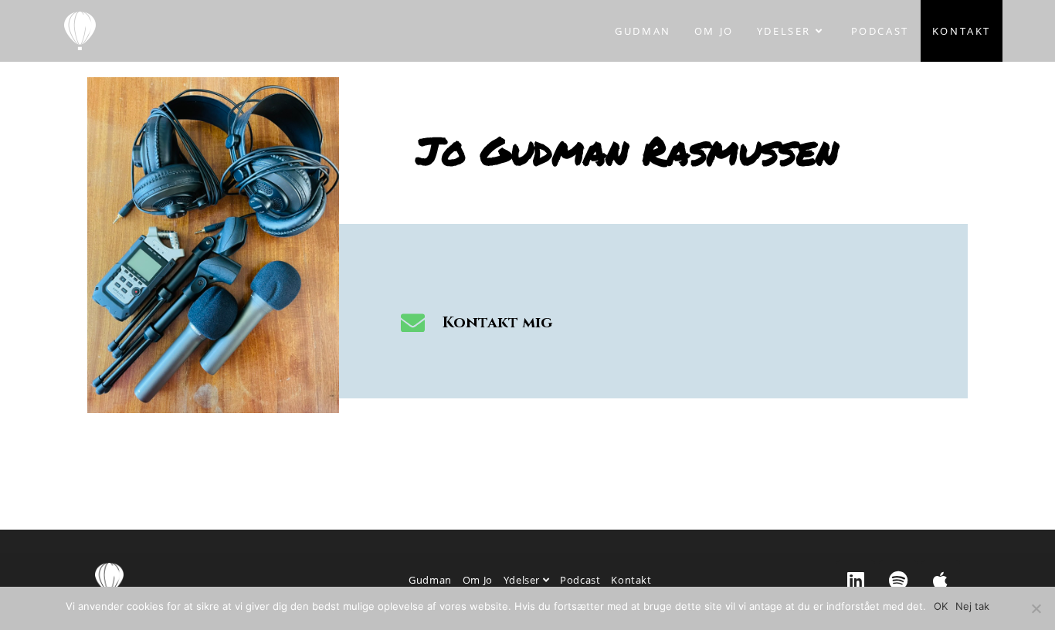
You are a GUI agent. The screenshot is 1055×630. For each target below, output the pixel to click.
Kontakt (631, 580)
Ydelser (523, 580)
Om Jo (478, 580)
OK (941, 606)
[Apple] (940, 580)
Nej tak (972, 606)
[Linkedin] (855, 580)
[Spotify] (898, 580)
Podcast (580, 580)
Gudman (430, 580)
